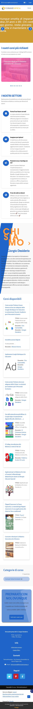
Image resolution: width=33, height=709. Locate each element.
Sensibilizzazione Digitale (12, 340)
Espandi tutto (27, 574)
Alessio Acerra (16, 347)
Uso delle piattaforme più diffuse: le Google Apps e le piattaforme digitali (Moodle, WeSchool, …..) (15, 416)
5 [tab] (17, 85)
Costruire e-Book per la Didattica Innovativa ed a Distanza (15, 62)
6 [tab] (19, 85)
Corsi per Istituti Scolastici (12, 579)
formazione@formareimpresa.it (10, 2)
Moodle (11, 701)
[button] (25, 2)
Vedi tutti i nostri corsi (17, 617)
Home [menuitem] (29, 8)
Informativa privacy (19, 705)
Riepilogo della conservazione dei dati (13, 694)
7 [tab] (21, 85)
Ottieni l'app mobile (13, 696)
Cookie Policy (12, 705)
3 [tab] (14, 85)
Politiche (5, 696)
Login (30, 2)
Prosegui (17, 707)
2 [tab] (12, 85)
